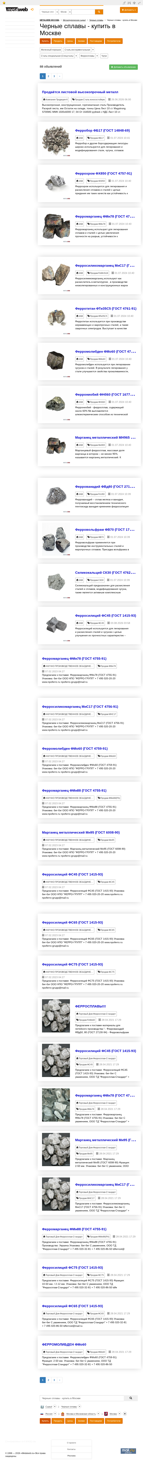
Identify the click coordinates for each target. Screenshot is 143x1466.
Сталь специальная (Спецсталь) (57, 56)
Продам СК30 (96, 580)
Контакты (71, 1449)
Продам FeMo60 (86, 1020)
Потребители (114, 41)
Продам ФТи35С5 (98, 316)
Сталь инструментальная (77, 50)
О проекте (71, 1443)
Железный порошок (51, 50)
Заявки (81, 41)
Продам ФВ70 (96, 537)
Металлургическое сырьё (74, 20)
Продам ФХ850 (97, 181)
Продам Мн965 (97, 445)
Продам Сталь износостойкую (89, 99)
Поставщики (96, 41)
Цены (70, 41)
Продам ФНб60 (97, 402)
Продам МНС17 (108, 714)
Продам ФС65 (107, 930)
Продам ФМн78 (97, 224)
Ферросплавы (87, 56)
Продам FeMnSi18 (98, 273)
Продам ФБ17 (96, 138)
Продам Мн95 (107, 840)
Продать (58, 41)
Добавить (129, 10)
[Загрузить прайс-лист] (129, 3)
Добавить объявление (124, 67)
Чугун (104, 56)
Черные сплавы (96, 20)
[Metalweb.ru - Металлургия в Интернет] (16, 8)
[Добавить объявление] (124, 3)
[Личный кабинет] (140, 3)
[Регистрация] (135, 2)
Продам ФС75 (107, 972)
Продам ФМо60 (97, 359)
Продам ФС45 (96, 623)
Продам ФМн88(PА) (110, 798)
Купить (45, 41)
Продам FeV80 (97, 494)
